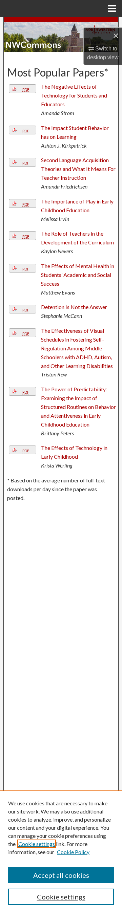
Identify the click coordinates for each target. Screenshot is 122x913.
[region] (61, 851)
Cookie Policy (73, 852)
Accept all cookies (61, 875)
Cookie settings (36, 844)
